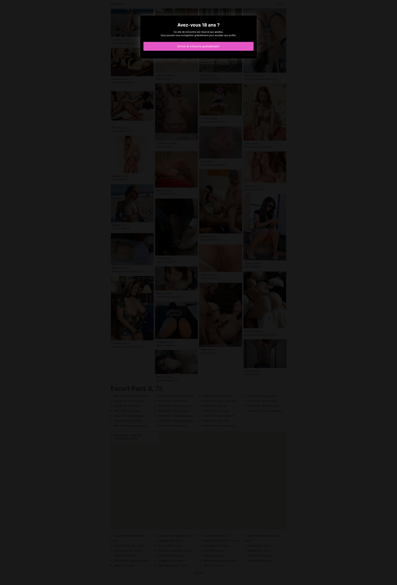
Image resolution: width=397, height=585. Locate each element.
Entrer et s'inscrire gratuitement (198, 46)
